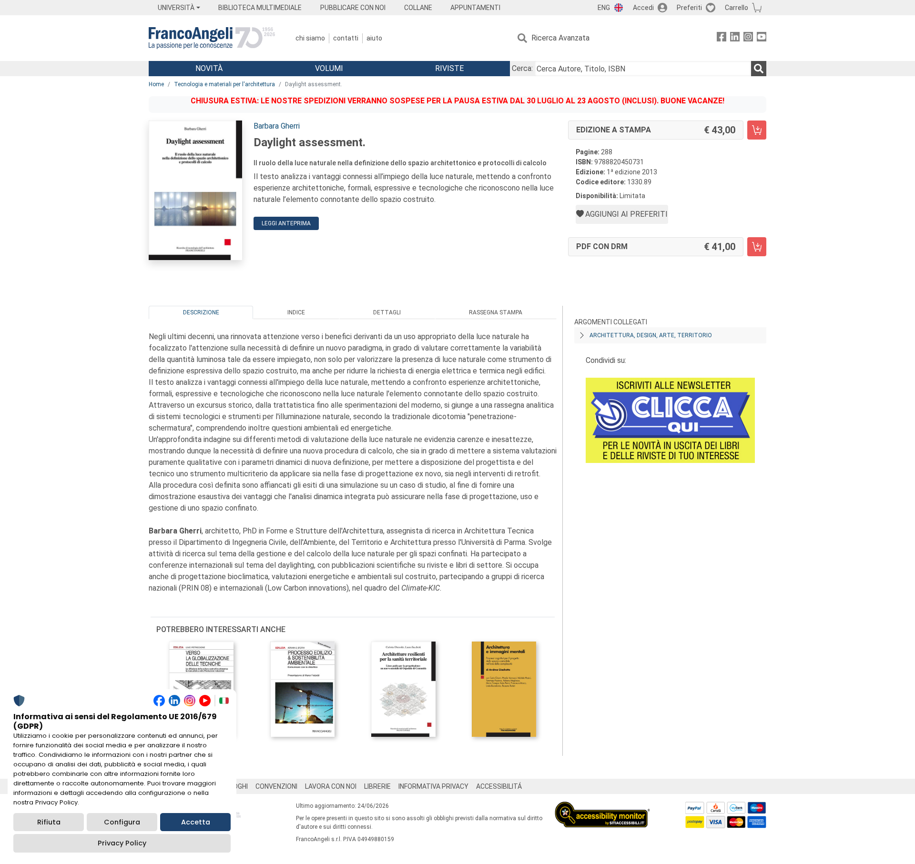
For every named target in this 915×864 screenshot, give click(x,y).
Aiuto (374, 38)
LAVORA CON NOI (330, 786)
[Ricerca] (758, 68)
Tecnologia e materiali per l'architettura (224, 84)
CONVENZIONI (276, 786)
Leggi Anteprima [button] (286, 223)
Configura (122, 822)
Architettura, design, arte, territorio (651, 335)
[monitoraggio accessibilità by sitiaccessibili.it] (602, 807)
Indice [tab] (296, 312)
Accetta (195, 822)
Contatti (345, 38)
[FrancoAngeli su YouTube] (761, 38)
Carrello (736, 7)
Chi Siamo (310, 38)
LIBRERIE (377, 786)
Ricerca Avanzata (560, 37)
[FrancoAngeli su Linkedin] (735, 38)
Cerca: (522, 68)
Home (156, 84)
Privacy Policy (122, 843)
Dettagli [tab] (387, 312)
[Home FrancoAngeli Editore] (212, 38)
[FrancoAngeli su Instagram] (748, 38)
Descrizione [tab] (201, 312)
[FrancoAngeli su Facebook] (721, 38)
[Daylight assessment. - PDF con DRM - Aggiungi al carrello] (756, 246)
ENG (604, 7)
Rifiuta (49, 822)
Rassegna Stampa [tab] (495, 312)
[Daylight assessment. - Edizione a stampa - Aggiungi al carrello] (756, 130)
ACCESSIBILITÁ (499, 786)
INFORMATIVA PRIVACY (433, 786)
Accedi (643, 7)
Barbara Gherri (277, 126)
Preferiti (689, 7)
